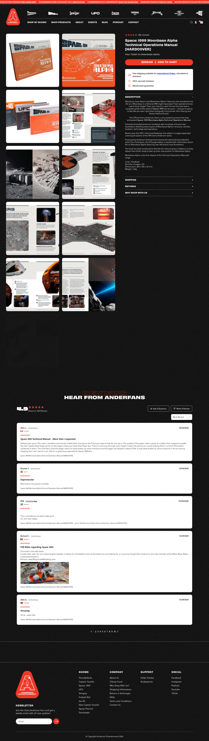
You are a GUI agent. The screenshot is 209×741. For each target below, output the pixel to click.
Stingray (83, 693)
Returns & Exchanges (120, 693)
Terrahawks (84, 712)
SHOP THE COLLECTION (95, 2)
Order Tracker (147, 677)
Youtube (176, 689)
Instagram (177, 681)
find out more (132, 2)
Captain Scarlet (86, 681)
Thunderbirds (85, 677)
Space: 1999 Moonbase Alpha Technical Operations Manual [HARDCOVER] (46, 456)
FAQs (112, 697)
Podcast (175, 685)
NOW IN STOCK (46, 2)
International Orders (166, 73)
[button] (81, 22)
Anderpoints (147, 681)
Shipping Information (120, 689)
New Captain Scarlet (89, 704)
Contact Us (115, 704)
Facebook (176, 677)
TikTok (175, 693)
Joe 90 (82, 701)
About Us (114, 677)
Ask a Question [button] (160, 408)
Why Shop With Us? (119, 685)
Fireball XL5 (84, 697)
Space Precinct (86, 708)
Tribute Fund (116, 681)
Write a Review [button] (183, 408)
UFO (81, 689)
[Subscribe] (56, 721)
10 (115, 631)
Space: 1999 (84, 685)
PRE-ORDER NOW (185, 2)
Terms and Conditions (121, 701)
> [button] (117, 631)
